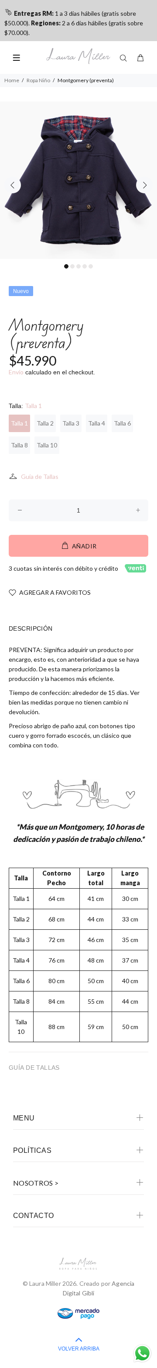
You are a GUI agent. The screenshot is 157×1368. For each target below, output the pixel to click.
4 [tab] (84, 266)
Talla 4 (96, 423)
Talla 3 (70, 423)
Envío (16, 372)
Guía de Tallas (39, 476)
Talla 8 (19, 445)
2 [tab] (72, 266)
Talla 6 (122, 423)
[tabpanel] (78, 180)
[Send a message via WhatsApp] (142, 1353)
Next (144, 185)
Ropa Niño (38, 80)
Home (11, 80)
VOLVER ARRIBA (78, 1349)
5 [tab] (91, 266)
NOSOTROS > (36, 1183)
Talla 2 (45, 423)
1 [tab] (66, 266)
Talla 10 (47, 445)
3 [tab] (78, 266)
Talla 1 (19, 423)
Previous (12, 185)
